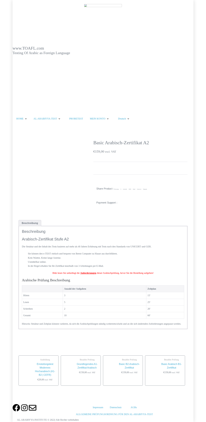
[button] (116, 189)
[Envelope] (32, 407)
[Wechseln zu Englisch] (160, 407)
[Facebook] (16, 407)
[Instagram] (24, 407)
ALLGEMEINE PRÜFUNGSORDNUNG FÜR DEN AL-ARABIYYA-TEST (114, 414)
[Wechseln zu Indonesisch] (166, 407)
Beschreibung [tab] (30, 223)
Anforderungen (88, 273)
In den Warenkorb (104, 168)
